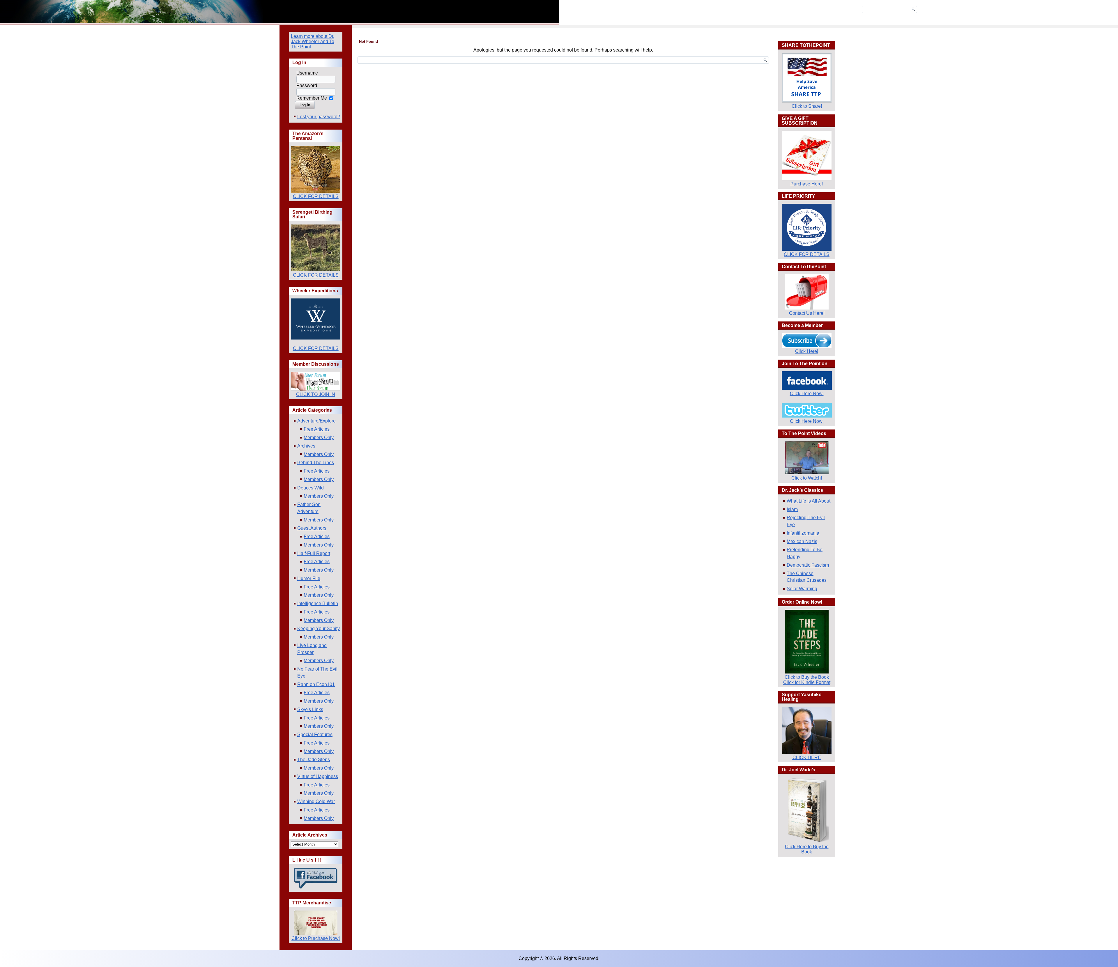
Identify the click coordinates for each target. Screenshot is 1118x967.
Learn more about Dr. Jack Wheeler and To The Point (312, 41)
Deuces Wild (310, 487)
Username (307, 72)
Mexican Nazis (802, 541)
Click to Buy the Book (807, 677)
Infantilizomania (803, 533)
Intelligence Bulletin (317, 603)
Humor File (308, 578)
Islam (792, 509)
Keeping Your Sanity (318, 628)
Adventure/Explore (316, 420)
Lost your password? (318, 116)
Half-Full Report (313, 553)
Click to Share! (807, 106)
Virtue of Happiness (317, 776)
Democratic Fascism (808, 565)
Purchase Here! (806, 183)
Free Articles (317, 429)
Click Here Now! (807, 393)
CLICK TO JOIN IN (315, 394)
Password (306, 85)
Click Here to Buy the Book (807, 849)
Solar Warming (802, 588)
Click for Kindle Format (806, 682)
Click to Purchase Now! (315, 938)
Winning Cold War (316, 801)
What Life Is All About (808, 500)
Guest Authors (311, 528)
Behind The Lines (315, 462)
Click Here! (806, 351)
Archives (306, 445)
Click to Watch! (806, 477)
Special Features (314, 734)
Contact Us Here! (807, 313)
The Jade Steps (313, 759)
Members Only (319, 437)
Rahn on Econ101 (316, 684)
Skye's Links (310, 709)
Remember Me (311, 98)
